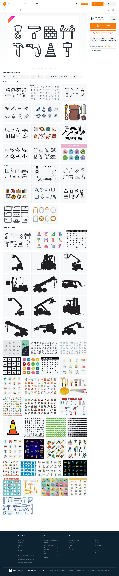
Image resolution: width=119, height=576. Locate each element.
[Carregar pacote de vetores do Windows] (44, 214)
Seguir (113, 19)
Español (97, 543)
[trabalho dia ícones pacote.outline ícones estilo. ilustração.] (44, 348)
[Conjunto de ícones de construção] (74, 92)
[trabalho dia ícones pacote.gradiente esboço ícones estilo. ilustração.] (73, 348)
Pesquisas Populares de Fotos (51, 552)
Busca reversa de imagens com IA (26, 556)
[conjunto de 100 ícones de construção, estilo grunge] (77, 427)
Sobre (71, 545)
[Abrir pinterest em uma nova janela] (34, 570)
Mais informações (96, 50)
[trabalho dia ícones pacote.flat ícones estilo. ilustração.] (40, 386)
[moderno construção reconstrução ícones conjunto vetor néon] (75, 468)
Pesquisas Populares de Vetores (51, 548)
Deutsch (97, 548)
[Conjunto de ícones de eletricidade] (73, 193)
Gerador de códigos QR (25, 562)
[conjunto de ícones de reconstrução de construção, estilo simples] (54, 487)
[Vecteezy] (4, 4)
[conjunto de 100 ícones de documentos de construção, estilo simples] (12, 406)
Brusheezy (21, 540)
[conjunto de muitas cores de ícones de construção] (31, 366)
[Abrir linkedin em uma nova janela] (32, 570)
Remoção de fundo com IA (26, 559)
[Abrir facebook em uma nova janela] (26, 570)
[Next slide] (84, 77)
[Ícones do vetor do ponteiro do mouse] (16, 153)
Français (97, 550)
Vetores (10, 4)
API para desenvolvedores (26, 553)
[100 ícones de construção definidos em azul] (28, 468)
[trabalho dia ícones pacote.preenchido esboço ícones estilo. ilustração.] (40, 406)
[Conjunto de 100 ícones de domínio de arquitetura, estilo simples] (11, 468)
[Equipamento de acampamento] (75, 112)
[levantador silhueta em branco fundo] (16, 262)
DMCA (46, 543)
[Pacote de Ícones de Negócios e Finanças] (16, 193)
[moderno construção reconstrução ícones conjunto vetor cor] (50, 468)
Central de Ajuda (74, 540)
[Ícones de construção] (18, 240)
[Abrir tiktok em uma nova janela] (37, 570)
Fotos (18, 4)
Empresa (21, 548)
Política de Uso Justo (103, 570)
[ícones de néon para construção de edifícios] (34, 449)
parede (40, 77)
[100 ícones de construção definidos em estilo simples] (34, 427)
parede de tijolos (52, 77)
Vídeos (26, 4)
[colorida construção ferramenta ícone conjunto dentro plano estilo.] (12, 487)
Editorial (35, 4)
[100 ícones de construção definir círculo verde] (56, 427)
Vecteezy (20, 543)
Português (98, 545)
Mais (43, 4)
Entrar (110, 4)
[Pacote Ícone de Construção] (73, 173)
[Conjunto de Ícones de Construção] (15, 92)
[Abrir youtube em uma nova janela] (43, 570)
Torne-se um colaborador (73, 548)
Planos (78, 4)
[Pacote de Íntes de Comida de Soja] (47, 112)
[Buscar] (109, 10)
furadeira (25, 77)
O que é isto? (106, 46)
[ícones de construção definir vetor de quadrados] (12, 366)
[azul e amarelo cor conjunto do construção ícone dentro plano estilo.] (78, 487)
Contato (71, 543)
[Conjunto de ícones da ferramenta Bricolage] (45, 173)
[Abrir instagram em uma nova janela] (29, 570)
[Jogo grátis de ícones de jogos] (74, 153)
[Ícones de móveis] (16, 173)
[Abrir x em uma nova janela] (40, 570)
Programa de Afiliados (50, 545)
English (97, 540)
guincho (6, 77)
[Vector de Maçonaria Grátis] (73, 133)
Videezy (20, 545)
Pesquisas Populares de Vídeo (51, 556)
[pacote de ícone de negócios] (16, 133)
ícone (76, 77)
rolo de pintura (65, 77)
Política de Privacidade (91, 570)
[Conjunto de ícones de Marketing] (45, 193)
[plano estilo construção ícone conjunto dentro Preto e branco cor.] (50, 366)
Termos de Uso (80, 570)
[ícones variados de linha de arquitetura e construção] (45, 92)
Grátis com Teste (103, 26)
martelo (15, 77)
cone (33, 77)
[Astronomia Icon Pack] (45, 133)
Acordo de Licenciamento (51, 540)
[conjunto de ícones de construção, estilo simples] (12, 386)
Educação (21, 550)
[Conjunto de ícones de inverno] (17, 112)
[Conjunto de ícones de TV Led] (16, 214)
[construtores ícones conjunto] (56, 449)
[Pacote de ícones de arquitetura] (45, 153)
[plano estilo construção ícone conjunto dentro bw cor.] (77, 240)
